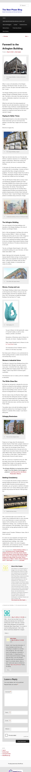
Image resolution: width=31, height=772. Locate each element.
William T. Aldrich (14, 559)
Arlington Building (20, 551)
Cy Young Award (10, 344)
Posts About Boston (17, 28)
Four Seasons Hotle (22, 556)
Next (27, 36)
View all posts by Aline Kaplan (19, 600)
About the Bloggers (7, 24)
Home (4, 18)
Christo (7, 556)
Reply (7, 633)
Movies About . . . (6, 28)
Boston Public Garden (18, 554)
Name (7, 712)
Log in (4, 750)
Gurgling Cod (5, 557)
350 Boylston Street (10, 551)
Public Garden (12, 557)
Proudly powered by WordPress (15, 763)
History (24, 550)
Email (7, 720)
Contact (15, 24)
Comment (8, 691)
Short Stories (6, 31)
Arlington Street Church (8, 553)
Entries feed (5, 752)
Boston (15, 550)
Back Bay (16, 553)
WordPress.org (6, 755)
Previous (5, 36)
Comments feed (6, 753)
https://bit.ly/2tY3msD (15, 664)
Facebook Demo (23, 24)
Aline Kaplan (18, 52)
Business (19, 550)
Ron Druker (19, 557)
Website (7, 729)
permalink (22, 560)
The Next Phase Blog (12, 9)
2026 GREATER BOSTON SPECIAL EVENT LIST (14, 21)
